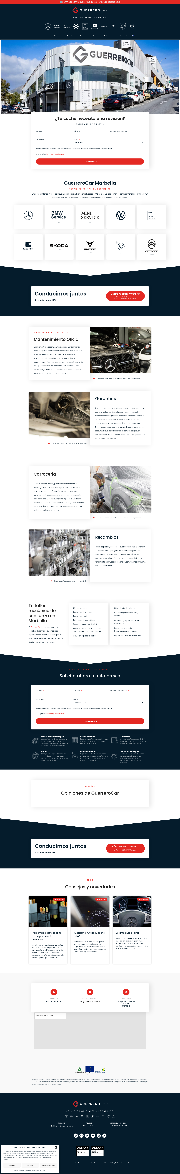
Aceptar (12, 1165)
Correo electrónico (119, 131)
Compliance (131, 1163)
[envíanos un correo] (90, 992)
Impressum (43, 1170)
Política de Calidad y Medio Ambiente (114, 1163)
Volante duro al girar (127, 932)
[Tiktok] (87, 1136)
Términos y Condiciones (55, 154)
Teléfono (77, 131)
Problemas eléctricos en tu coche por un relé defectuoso (47, 936)
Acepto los (51, 154)
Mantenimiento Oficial (57, 339)
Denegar (30, 1165)
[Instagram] (76, 1136)
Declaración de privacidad (32, 1170)
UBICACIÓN (126, 999)
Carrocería (45, 474)
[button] (56, 1147)
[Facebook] (81, 1136)
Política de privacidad (80, 1163)
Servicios (70, 36)
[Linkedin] (99, 1136)
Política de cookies (19, 1170)
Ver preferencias (48, 1165)
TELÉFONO (90, 1123)
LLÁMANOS (54, 999)
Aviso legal (66, 1163)
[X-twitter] (104, 1136)
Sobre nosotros (110, 36)
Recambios (84, 36)
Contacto (124, 36)
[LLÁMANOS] (54, 992)
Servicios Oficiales (53, 36)
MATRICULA (40, 139)
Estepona (96, 36)
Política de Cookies (95, 1163)
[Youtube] (93, 1136)
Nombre (39, 131)
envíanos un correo (90, 999)
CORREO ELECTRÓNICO (118, 1123)
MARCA (76, 139)
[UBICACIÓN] (126, 992)
